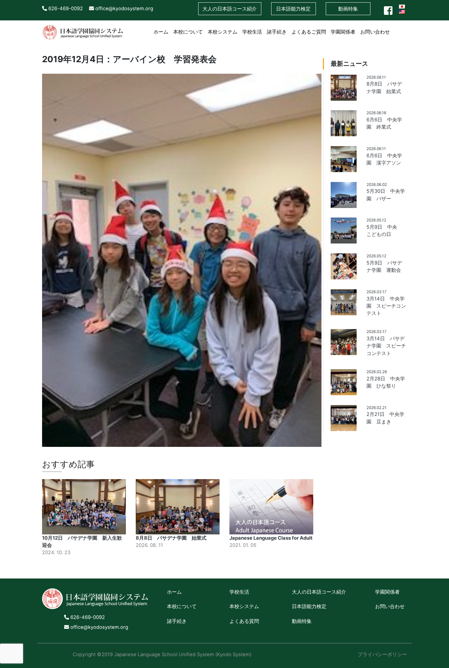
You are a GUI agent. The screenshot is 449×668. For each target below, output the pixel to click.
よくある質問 (244, 621)
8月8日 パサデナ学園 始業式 (171, 538)
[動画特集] (404, 28)
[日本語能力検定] (399, 28)
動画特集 (348, 9)
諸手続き (277, 32)
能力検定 (293, 9)
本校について (188, 32)
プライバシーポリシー (382, 654)
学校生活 (252, 32)
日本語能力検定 (309, 606)
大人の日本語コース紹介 (319, 592)
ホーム (161, 32)
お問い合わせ (375, 32)
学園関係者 (343, 32)
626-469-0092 (65, 9)
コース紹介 (229, 9)
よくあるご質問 (309, 32)
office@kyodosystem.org (123, 9)
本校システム (222, 32)
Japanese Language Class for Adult (271, 538)
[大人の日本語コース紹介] (394, 28)
